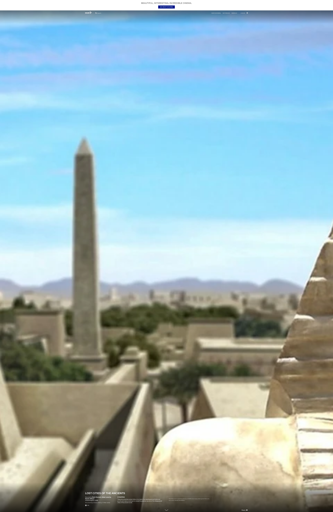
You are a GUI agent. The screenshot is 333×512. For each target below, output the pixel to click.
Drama (95, 502)
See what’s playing (166, 7)
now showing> (180, 500)
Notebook (226, 13)
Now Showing (216, 13)
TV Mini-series (106, 502)
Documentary (89, 502)
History (100, 502)
